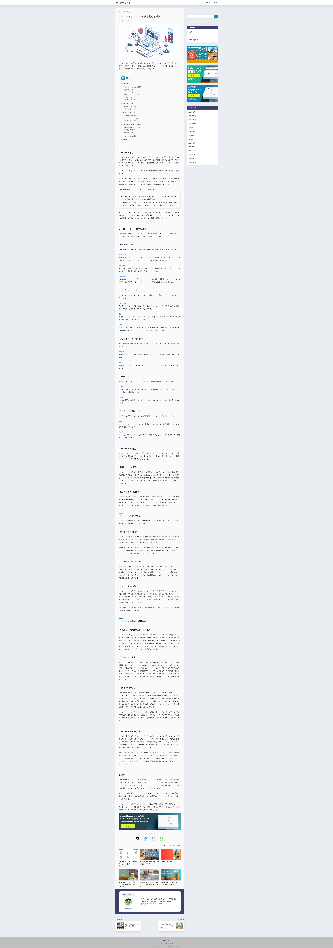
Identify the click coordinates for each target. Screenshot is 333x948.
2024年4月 (191, 147)
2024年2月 (191, 155)
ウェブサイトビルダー (130, 92)
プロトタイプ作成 (129, 130)
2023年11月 (192, 162)
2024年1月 (191, 158)
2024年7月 (191, 135)
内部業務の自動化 (129, 132)
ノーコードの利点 (128, 103)
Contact (214, 2)
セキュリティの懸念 (130, 120)
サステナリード (123, 2)
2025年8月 (191, 112)
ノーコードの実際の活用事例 (132, 124)
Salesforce (122, 254)
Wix (120, 314)
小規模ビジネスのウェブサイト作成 (134, 127)
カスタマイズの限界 (130, 115)
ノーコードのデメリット (130, 113)
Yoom (121, 397)
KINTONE (122, 265)
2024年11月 (192, 120)
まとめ (125, 139)
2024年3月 (191, 151)
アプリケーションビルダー (132, 95)
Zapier (121, 386)
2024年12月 (192, 116)
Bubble (121, 351)
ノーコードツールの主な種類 (132, 87)
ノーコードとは (127, 83)
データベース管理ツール (131, 100)
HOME (167, 941)
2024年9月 (191, 127)
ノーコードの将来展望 (129, 136)
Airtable (121, 432)
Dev (190, 36)
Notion (121, 421)
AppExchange (194, 32)
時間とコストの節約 (130, 106)
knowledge (177, 845)
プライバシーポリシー (166, 943)
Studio (121, 325)
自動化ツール (128, 97)
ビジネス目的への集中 (130, 109)
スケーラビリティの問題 (131, 118)
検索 (216, 16)
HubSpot (122, 276)
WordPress (122, 303)
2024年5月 (191, 143)
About (208, 2)
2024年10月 (192, 124)
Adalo (121, 362)
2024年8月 (191, 131)
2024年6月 (191, 139)
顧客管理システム (129, 90)
